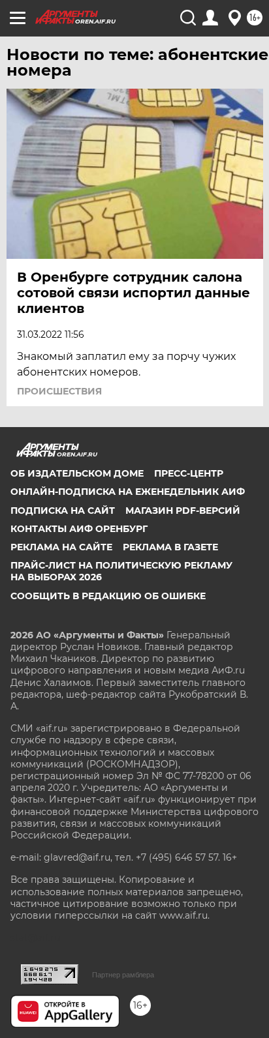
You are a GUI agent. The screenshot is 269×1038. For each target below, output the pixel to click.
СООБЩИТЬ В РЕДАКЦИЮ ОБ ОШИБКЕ (108, 596)
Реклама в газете (170, 547)
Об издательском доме (77, 473)
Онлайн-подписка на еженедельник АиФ (127, 491)
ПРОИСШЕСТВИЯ (59, 391)
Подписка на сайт (62, 510)
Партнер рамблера (123, 975)
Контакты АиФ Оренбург (79, 529)
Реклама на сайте (61, 547)
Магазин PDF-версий (182, 510)
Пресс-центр (188, 473)
